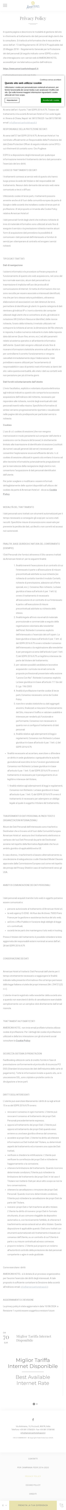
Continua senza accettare (50, 80)
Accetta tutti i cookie (51, 100)
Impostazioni (12, 100)
